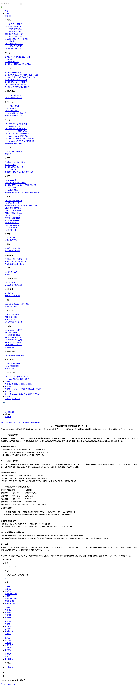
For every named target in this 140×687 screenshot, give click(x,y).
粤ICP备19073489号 (8, 684)
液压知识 (8, 399)
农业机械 (15, 384)
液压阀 (7, 274)
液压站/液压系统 (11, 240)
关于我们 (8, 386)
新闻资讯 (8, 396)
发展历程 (15, 389)
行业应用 (8, 381)
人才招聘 (37, 389)
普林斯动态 (16, 399)
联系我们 (37, 394)
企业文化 (8, 389)
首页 (6, 11)
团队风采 (22, 389)
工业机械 (8, 384)
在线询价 (30, 394)
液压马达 (8, 16)
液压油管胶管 (10, 368)
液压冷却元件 (10, 347)
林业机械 (22, 384)
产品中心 (8, 13)
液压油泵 (8, 154)
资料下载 (8, 394)
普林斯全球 (30, 389)
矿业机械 (29, 384)
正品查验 (15, 394)
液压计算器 (23, 394)
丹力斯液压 (9, 667)
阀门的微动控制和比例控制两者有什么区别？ (29, 423)
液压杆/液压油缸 (11, 306)
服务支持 (8, 391)
